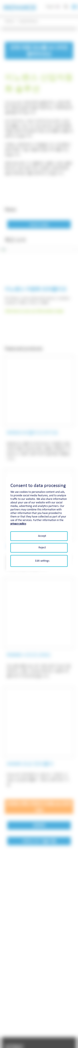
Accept (42, 535)
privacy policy (18, 523)
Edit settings (42, 560)
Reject (42, 547)
